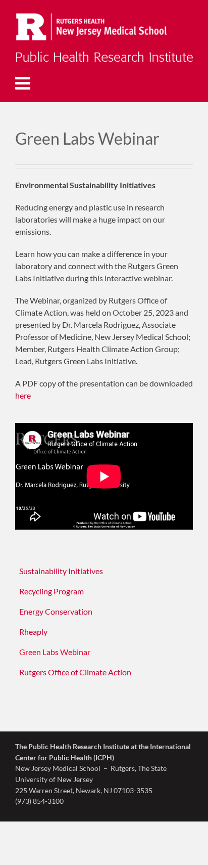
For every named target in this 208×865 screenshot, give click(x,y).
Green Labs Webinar (54, 652)
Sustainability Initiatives (61, 571)
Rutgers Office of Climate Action (75, 672)
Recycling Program (51, 591)
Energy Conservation (55, 611)
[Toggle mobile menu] (24, 83)
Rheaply (33, 631)
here (23, 395)
